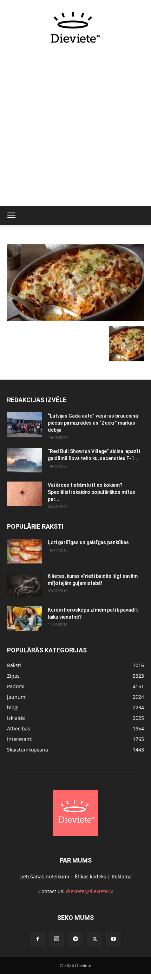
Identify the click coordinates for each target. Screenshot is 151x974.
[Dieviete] (75, 27)
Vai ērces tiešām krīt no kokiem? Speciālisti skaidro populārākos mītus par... (91, 492)
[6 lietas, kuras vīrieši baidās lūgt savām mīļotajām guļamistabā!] (24, 585)
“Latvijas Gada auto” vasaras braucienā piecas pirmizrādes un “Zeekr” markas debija (93, 423)
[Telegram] (75, 939)
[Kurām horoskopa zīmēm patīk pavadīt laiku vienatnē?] (24, 618)
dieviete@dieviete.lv (89, 891)
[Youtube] (113, 939)
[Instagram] (57, 939)
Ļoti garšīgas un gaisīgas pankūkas (88, 542)
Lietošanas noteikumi (44, 876)
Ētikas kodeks (90, 876)
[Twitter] (94, 939)
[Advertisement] (75, 128)
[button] (11, 215)
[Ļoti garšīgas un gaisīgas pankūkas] (24, 551)
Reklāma (122, 876)
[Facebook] (38, 939)
